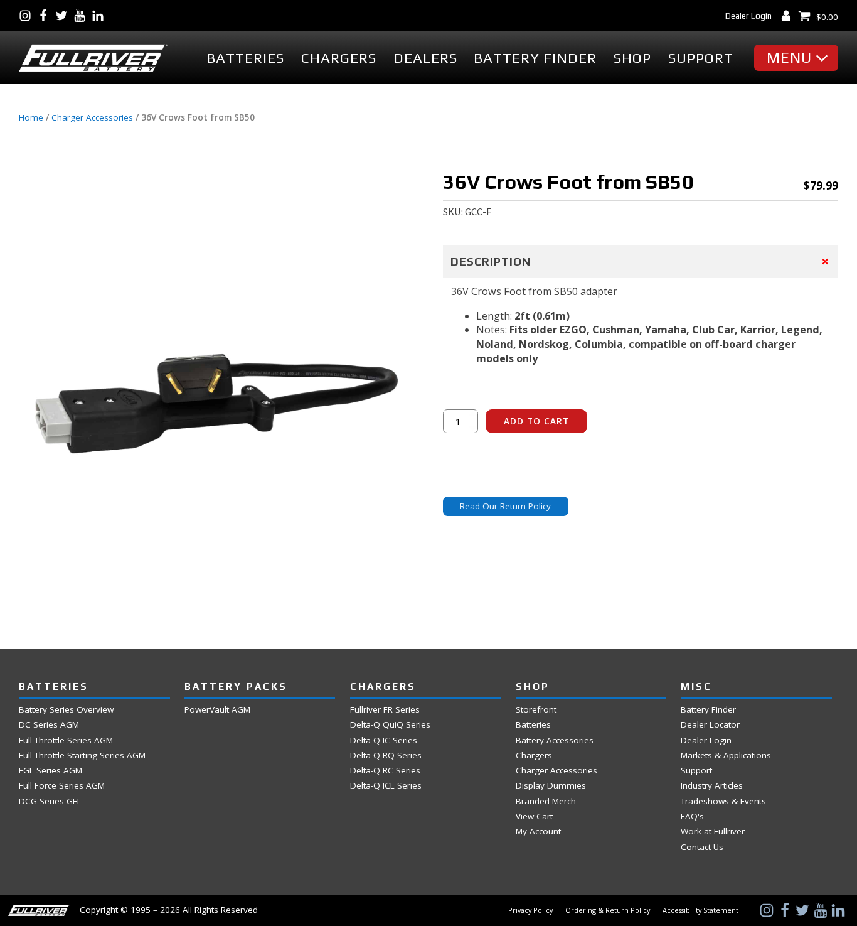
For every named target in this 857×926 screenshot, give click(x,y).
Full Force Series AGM (62, 785)
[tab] (641, 261)
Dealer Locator (710, 724)
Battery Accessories (555, 740)
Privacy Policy (530, 910)
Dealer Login (748, 16)
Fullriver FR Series (385, 709)
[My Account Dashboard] (789, 15)
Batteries (245, 58)
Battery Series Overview (66, 709)
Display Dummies (551, 785)
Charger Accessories (92, 117)
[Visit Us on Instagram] (28, 15)
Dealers (425, 58)
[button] (799, 58)
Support (700, 58)
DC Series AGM (49, 724)
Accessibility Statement (700, 910)
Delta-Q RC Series (385, 770)
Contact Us (702, 847)
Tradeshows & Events (723, 801)
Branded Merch (546, 801)
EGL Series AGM (50, 770)
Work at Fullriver (713, 831)
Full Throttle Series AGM (66, 740)
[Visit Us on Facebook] (46, 15)
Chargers (338, 58)
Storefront (536, 709)
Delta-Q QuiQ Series (390, 724)
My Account (538, 831)
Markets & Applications (726, 755)
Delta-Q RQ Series (386, 755)
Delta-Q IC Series (383, 740)
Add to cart (536, 421)
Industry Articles (712, 785)
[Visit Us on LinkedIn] (101, 15)
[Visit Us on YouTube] (82, 15)
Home (31, 117)
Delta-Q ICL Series (386, 785)
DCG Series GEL (50, 801)
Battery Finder (535, 58)
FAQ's (692, 816)
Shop (632, 58)
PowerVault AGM (217, 709)
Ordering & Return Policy (607, 910)
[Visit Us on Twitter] (64, 15)
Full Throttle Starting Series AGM (82, 755)
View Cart (534, 816)
